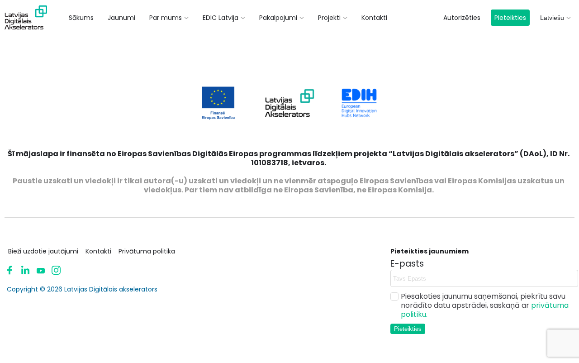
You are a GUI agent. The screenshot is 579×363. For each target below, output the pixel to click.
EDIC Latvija (220, 17)
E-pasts (407, 263)
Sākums (81, 17)
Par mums (165, 17)
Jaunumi (121, 17)
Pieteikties (510, 17)
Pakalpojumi (278, 17)
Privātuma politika (147, 251)
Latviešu (552, 17)
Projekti (329, 17)
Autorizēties (461, 17)
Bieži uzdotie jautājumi (43, 251)
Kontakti (374, 17)
